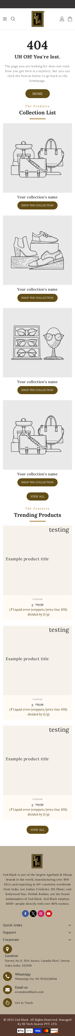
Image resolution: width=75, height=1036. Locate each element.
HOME (37, 94)
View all (38, 496)
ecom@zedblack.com (29, 992)
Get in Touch (24, 1003)
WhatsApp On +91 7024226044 (36, 979)
